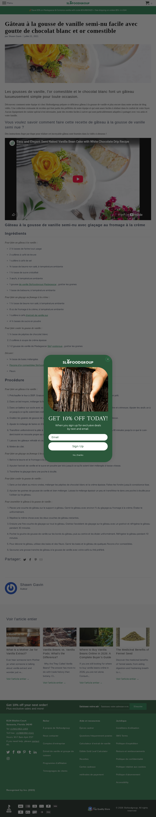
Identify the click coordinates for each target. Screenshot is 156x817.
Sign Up (78, 446)
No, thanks (78, 455)
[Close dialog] (108, 359)
